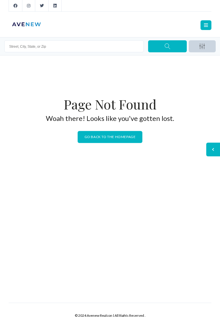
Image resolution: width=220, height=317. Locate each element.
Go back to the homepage (110, 137)
